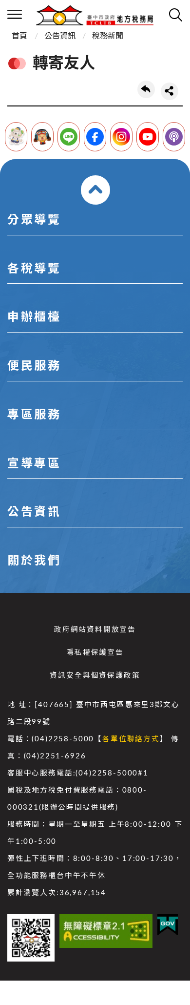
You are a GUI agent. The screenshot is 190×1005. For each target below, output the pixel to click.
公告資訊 (60, 36)
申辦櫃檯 (34, 317)
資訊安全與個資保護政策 (95, 675)
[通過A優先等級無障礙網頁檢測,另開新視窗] (105, 930)
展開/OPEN (95, 190)
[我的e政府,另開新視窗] (167, 925)
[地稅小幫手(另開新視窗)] (16, 136)
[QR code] (31, 938)
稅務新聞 (107, 36)
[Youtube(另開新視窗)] (147, 136)
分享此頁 (169, 91)
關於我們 (34, 561)
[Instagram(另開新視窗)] (121, 136)
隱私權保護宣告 (95, 652)
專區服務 (34, 415)
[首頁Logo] (94, 14)
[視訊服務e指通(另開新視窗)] (42, 136)
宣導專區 (34, 464)
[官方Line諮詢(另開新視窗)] (68, 136)
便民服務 (34, 366)
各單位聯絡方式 (131, 739)
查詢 (175, 14)
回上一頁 (146, 89)
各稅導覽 (34, 269)
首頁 (19, 36)
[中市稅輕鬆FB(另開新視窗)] (95, 136)
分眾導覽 (34, 220)
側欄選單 (14, 14)
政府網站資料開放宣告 (95, 629)
